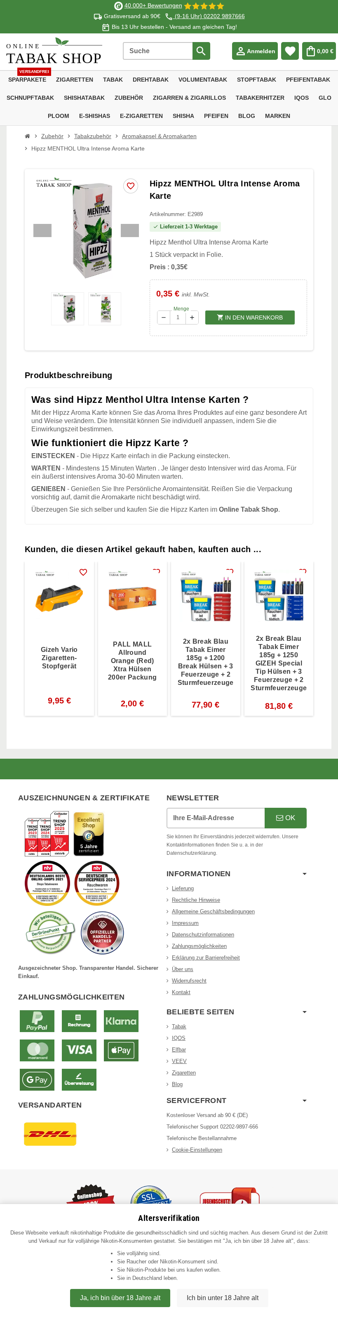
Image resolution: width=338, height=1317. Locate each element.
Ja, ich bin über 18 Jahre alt (120, 1297)
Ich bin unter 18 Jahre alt (222, 1297)
